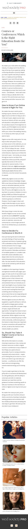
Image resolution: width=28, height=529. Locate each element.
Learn (5, 17)
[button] (14, 13)
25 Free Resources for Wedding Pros (11, 511)
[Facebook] (16, 525)
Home (2, 17)
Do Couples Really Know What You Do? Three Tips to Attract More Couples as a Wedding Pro (13, 488)
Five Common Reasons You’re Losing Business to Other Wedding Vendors (13, 464)
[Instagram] (12, 525)
